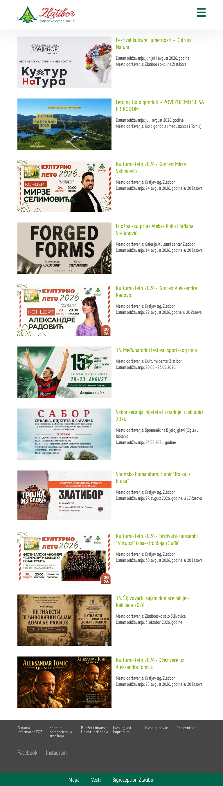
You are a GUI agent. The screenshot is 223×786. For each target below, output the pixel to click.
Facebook (27, 752)
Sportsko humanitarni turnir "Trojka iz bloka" (153, 477)
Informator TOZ (29, 731)
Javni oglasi (122, 727)
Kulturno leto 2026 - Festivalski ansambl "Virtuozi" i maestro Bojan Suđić (157, 539)
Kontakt (55, 727)
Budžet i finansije (95, 727)
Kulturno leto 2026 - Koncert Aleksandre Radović (156, 291)
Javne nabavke (156, 727)
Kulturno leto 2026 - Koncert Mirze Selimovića (151, 167)
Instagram (56, 752)
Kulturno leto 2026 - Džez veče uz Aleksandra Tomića (150, 663)
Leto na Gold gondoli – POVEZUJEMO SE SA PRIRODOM (160, 105)
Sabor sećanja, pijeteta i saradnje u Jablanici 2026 (159, 415)
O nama (23, 727)
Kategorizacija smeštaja (60, 733)
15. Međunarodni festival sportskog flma (156, 350)
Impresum (121, 731)
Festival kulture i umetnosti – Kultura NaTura (154, 43)
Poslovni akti (187, 727)
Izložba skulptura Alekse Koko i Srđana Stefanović (154, 229)
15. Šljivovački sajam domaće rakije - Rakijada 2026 (152, 601)
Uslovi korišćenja (94, 731)
